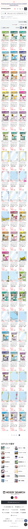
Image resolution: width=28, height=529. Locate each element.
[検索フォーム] (22, 8)
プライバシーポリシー (20, 518)
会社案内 (7, 518)
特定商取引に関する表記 (7, 520)
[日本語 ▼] (15, 8)
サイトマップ (14, 523)
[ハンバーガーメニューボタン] (25, 8)
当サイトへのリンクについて (20, 520)
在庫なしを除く (6, 27)
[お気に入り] (17, 8)
